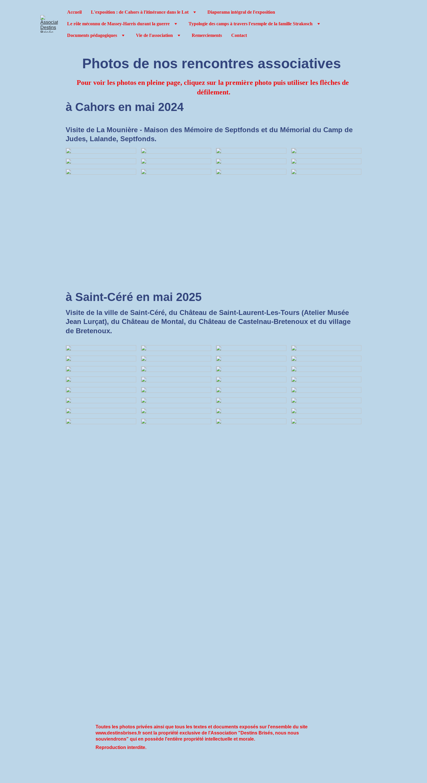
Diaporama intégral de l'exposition (241, 12)
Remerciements (207, 35)
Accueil (74, 12)
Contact (239, 35)
